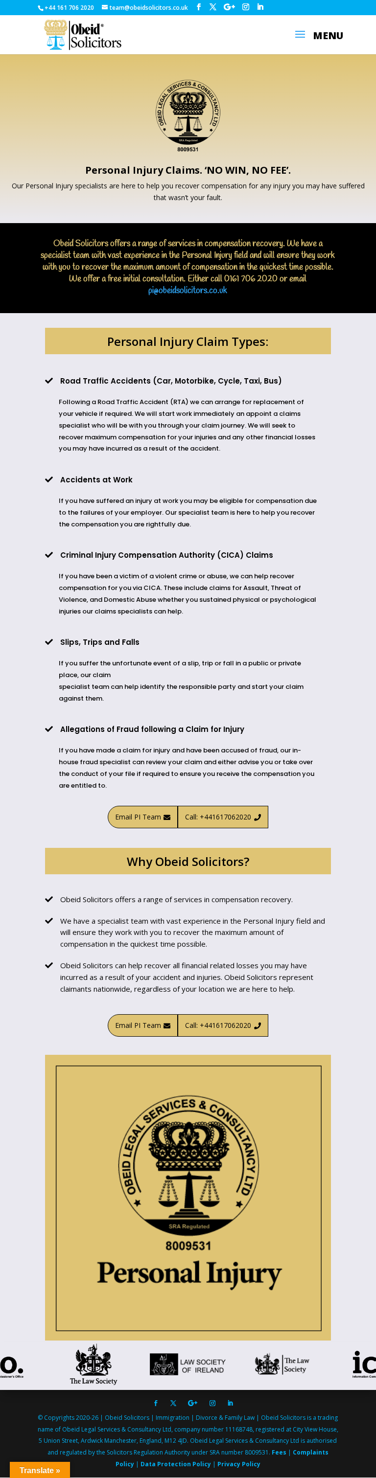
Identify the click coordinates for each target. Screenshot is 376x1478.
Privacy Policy (238, 1464)
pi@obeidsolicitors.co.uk (187, 290)
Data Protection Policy (176, 1464)
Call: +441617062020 (223, 816)
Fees (280, 1452)
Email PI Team (143, 816)
